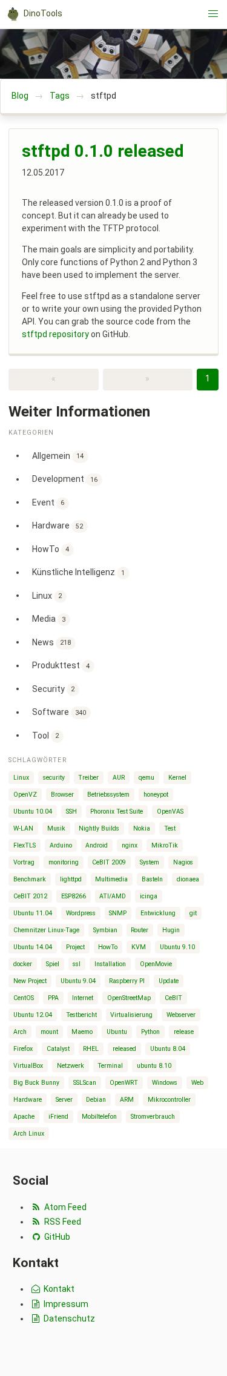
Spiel (52, 964)
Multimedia (111, 879)
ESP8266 (73, 896)
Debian (96, 1100)
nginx (129, 845)
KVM (138, 947)
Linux (47, 595)
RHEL (91, 1049)
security (54, 778)
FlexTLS (24, 845)
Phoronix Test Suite (116, 811)
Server (64, 1100)
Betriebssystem (108, 794)
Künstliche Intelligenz (78, 572)
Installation (110, 964)
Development (65, 479)
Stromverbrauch (153, 1117)
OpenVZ (25, 794)
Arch (20, 1032)
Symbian (105, 930)
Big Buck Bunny (36, 1083)
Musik (56, 828)
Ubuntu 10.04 (32, 811)
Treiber (88, 778)
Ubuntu (117, 1032)
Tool (45, 735)
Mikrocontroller (169, 1100)
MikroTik (164, 845)
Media (49, 619)
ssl (77, 964)
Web (197, 1083)
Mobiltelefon (99, 1117)
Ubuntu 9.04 (78, 981)
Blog (20, 95)
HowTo (51, 548)
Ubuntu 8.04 (167, 1049)
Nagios (183, 862)
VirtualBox (28, 1066)
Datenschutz (68, 1318)
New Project (30, 981)
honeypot (155, 794)
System (149, 862)
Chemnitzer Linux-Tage (46, 930)
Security (53, 688)
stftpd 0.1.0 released (103, 151)
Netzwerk (70, 1066)
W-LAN (23, 828)
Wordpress (81, 913)
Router (139, 930)
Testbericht (81, 1015)
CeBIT (173, 998)
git (193, 913)
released (124, 1049)
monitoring (63, 862)
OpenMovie (156, 964)
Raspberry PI (127, 981)
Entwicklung (158, 913)
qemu (146, 778)
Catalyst (58, 1049)
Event (48, 502)
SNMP (118, 913)
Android (96, 845)
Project (75, 947)
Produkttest (61, 665)
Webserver (181, 1015)
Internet (82, 998)
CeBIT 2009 (109, 862)
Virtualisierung (131, 1015)
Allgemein (58, 455)
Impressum (65, 1304)
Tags (60, 95)
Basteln (152, 879)
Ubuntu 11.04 (32, 913)
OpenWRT (124, 1083)
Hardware (58, 525)
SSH (71, 811)
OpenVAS (170, 811)
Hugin (171, 930)
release (184, 1032)
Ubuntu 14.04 (32, 947)
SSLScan (84, 1083)
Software (59, 712)
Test (170, 828)
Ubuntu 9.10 (177, 947)
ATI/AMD (112, 896)
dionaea (188, 879)
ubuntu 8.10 (154, 1066)
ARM (127, 1100)
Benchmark (29, 879)
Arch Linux (28, 1133)
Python (150, 1032)
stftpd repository (55, 334)
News (51, 642)
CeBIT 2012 (30, 896)
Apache (24, 1117)
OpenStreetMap (129, 998)
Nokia (141, 828)
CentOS (23, 998)
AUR (119, 778)
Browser (62, 794)
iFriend (58, 1117)
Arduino (61, 845)
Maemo (82, 1032)
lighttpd (71, 879)
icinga (148, 896)
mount (49, 1032)
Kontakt (58, 1289)
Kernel (177, 778)
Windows (164, 1083)
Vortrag (24, 862)
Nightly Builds (99, 828)
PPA (53, 998)
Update (169, 981)
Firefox (23, 1049)
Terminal (110, 1066)
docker (22, 964)
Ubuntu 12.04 (32, 1015)
